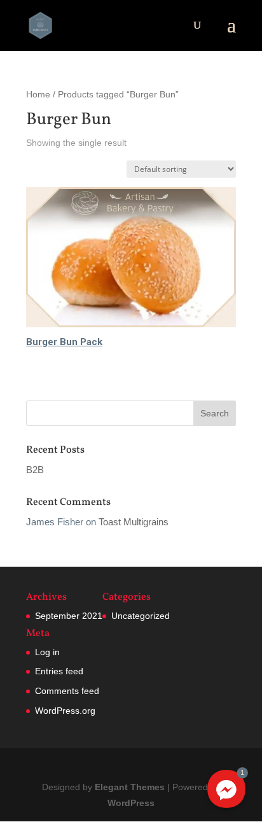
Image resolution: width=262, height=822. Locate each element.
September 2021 (68, 616)
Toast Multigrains (134, 521)
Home (38, 94)
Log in (47, 652)
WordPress (131, 803)
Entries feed (59, 671)
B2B (35, 469)
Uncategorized (140, 616)
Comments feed (67, 691)
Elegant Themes (130, 787)
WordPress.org (65, 710)
